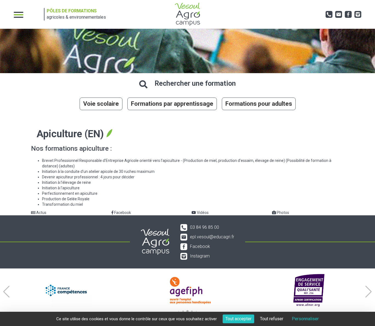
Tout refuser (271, 318)
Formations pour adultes (258, 103)
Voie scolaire (101, 103)
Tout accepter (238, 318)
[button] (6, 292)
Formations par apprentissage (172, 103)
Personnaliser (305, 318)
